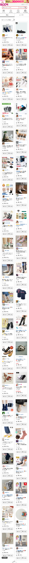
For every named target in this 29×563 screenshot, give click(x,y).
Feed (3, 11)
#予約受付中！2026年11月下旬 (21, 225)
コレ (5, 72)
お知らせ (18, 11)
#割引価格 (19, 497)
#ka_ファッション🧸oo (7, 307)
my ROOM (25, 11)
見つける (11, 11)
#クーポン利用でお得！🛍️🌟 (7, 92)
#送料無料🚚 (5, 199)
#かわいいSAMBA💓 (21, 37)
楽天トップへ (25, 4)
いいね (11, 72)
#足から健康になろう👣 (21, 330)
